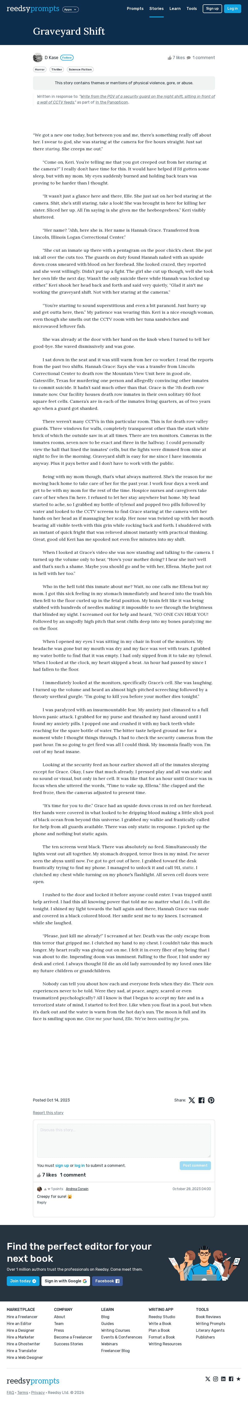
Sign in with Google (63, 1281)
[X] (208, 1379)
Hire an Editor (19, 1323)
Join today (20, 1281)
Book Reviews (208, 1317)
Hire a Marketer (20, 1337)
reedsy (33, 8)
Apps (68, 9)
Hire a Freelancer (22, 1317)
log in (80, 1165)
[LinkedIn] (223, 1379)
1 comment (203, 57)
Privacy (38, 1392)
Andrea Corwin (77, 1189)
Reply (41, 1203)
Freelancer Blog (115, 1350)
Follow (67, 57)
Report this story (48, 1112)
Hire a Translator (22, 1350)
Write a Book (160, 1323)
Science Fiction (80, 69)
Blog (105, 1317)
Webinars (109, 1344)
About (59, 1317)
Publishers (205, 1337)
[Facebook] (231, 1379)
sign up (62, 1165)
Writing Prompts (210, 1323)
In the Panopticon (112, 102)
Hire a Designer (20, 1330)
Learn (175, 8)
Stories (156, 8)
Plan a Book (159, 1330)
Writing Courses (115, 1330)
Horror (40, 69)
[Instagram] (215, 1379)
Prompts (135, 8)
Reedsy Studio (162, 1317)
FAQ (10, 1392)
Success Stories (68, 1344)
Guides (107, 1323)
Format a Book (162, 1337)
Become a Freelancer (73, 1337)
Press (59, 1330)
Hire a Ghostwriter (23, 1344)
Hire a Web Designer (25, 1357)
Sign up (212, 9)
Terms (22, 1392)
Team (59, 1323)
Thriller (56, 69)
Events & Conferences (121, 1337)
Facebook (104, 1281)
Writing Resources (165, 1344)
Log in (232, 9)
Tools (191, 8)
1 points (56, 1189)
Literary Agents (210, 1330)
